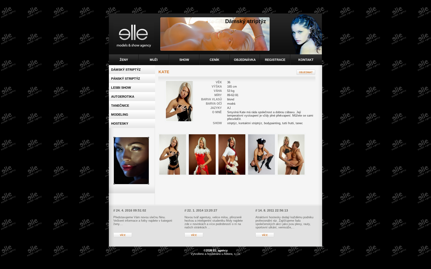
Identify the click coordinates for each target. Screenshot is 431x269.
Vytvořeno (197, 254)
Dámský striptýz (126, 69)
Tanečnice (120, 105)
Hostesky (119, 123)
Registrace (275, 60)
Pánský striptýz (125, 78)
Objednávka (245, 60)
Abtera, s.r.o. (232, 254)
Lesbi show (121, 87)
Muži (154, 60)
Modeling (119, 114)
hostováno (214, 254)
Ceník (214, 60)
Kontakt (306, 60)
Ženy (124, 60)
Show (184, 60)
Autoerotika (122, 96)
